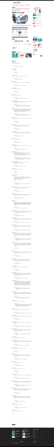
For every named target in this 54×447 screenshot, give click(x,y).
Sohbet (14, 0)
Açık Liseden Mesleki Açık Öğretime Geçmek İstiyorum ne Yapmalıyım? (28, 437)
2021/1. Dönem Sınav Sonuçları (39, 25)
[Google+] (35, 443)
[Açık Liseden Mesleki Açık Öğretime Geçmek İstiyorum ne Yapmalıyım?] (23, 437)
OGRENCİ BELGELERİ (35, 437)
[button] (41, 5)
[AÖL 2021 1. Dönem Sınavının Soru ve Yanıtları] (34, 23)
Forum (12, 0)
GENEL (12, 7)
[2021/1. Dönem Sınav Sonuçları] (34, 26)
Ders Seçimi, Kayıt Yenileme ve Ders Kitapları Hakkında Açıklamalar (27, 44)
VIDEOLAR (14, 7)
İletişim (15, 0)
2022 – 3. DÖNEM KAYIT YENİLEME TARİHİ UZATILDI (35, 42)
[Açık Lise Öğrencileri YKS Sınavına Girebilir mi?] (23, 434)
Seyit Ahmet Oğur (16, 100)
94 (31, 11)
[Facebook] (33, 443)
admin (13, 11)
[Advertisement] (32, 3)
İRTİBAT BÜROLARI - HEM (35, 433)
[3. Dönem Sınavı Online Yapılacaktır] (15, 55)
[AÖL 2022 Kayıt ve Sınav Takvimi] (22, 55)
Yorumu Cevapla (17, 67)
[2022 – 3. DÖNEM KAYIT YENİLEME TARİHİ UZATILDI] (34, 15)
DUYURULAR (34, 432)
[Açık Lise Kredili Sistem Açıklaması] (28, 55)
